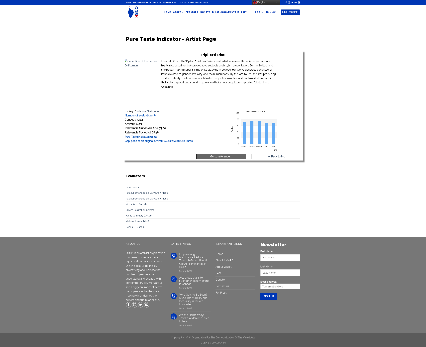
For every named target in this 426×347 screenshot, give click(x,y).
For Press (221, 292)
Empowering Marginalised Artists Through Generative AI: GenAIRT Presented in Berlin (193, 261)
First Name (266, 251)
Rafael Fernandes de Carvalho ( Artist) (147, 192)
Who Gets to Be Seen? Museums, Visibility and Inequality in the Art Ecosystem (193, 299)
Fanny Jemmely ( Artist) (139, 215)
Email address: (268, 281)
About (177, 12)
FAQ (218, 273)
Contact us (222, 286)
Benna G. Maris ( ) (135, 226)
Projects (192, 12)
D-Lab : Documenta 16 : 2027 (229, 12)
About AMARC (224, 260)
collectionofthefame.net (148, 111)
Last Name (266, 266)
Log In (259, 12)
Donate (205, 12)
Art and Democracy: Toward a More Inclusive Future (194, 318)
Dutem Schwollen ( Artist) (140, 209)
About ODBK (223, 266)
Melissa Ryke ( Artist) (137, 221)
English (261, 2)
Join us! (271, 12)
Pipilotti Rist (213, 55)
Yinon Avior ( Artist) (136, 204)
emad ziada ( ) (133, 187)
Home (167, 12)
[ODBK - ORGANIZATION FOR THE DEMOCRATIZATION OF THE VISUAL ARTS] (142, 12)
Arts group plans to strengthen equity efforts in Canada (194, 281)
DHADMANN (219, 342)
